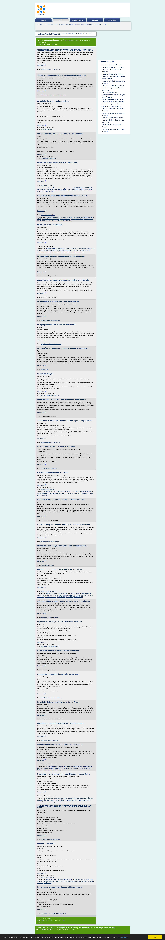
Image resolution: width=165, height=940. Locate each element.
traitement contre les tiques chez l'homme (113, 114)
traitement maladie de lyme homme (111, 126)
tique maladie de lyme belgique (79, 189)
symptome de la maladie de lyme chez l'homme (67, 595)
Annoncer (97, 24)
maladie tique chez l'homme (82, 491)
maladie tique (77, 20)
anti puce (112, 20)
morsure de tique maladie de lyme (57, 189)
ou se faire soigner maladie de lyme (57, 766)
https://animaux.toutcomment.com (51, 697)
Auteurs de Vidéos (66, 24)
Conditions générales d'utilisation (65, 928)
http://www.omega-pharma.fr (49, 617)
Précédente (51, 920)
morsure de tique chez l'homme (113, 101)
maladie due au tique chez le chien (59, 217)
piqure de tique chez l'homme (70, 493)
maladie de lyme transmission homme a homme (69, 252)
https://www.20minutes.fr (48, 158)
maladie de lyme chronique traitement (70, 597)
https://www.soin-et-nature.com (50, 69)
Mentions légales (47, 928)
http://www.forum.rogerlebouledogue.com (53, 913)
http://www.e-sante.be (47, 185)
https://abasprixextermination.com (51, 344)
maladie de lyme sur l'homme (113, 104)
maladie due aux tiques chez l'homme (58, 220)
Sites (56, 24)
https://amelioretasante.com (49, 468)
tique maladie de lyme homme (113, 99)
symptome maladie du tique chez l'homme (77, 800)
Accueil (40, 24)
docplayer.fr (44, 369)
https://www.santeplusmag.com (50, 320)
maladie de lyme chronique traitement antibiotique (63, 593)
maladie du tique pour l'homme (113, 85)
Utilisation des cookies (85, 928)
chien (43, 20)
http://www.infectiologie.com (49, 740)
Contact (106, 24)
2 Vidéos (48, 44)
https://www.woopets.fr (48, 215)
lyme (61, 20)
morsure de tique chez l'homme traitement (113, 121)
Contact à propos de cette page (104, 928)
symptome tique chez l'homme (113, 74)
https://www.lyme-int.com (48, 591)
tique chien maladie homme (112, 106)
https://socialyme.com (47, 565)
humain (95, 20)
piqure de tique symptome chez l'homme (113, 130)
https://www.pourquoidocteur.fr (50, 541)
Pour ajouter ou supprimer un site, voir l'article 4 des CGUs (55, 929)
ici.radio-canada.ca (46, 129)
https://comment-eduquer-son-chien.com (53, 95)
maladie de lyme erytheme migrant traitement (60, 188)
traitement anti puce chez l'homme (54, 881)
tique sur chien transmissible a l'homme (56, 798)
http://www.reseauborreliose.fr (50, 646)
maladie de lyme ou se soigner (54, 770)
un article (88, 24)
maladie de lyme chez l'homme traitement (113, 89)
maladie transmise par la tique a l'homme (113, 110)
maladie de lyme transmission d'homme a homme (61, 248)
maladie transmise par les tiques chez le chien (56, 219)
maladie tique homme (110, 92)
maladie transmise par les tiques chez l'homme (51, 802)
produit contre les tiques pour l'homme (48, 493)
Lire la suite (41, 65)
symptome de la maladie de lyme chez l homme (64, 250)
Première (43, 920)
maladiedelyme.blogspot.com (50, 395)
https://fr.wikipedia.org (47, 489)
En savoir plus (123, 937)
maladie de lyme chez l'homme (113, 67)
